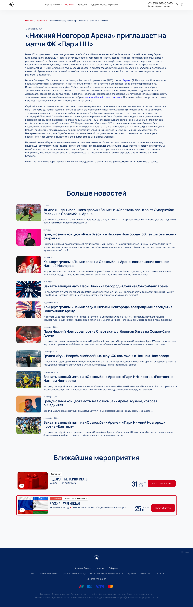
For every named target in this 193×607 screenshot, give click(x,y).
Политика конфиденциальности (106, 573)
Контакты (159, 573)
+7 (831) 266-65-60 (160, 3)
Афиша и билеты (53, 4)
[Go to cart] (182, 4)
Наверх (185, 552)
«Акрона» (127, 80)
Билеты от (161, 483)
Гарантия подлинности (138, 573)
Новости (69, 4)
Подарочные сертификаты (104, 4)
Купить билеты (163, 508)
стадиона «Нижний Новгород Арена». (103, 97)
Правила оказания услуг (74, 573)
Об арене (82, 4)
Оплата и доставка (48, 573)
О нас (31, 573)
